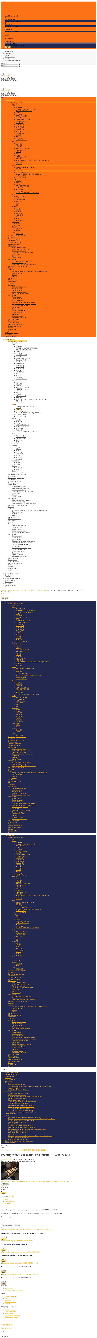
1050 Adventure (21, 198)
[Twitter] (8, 1184)
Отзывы (8, 1203)
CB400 (18, 112)
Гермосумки (16, 254)
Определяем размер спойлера (17, 1139)
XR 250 (18, 136)
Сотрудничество (10, 57)
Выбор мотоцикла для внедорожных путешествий (24, 1117)
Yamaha (14, 141)
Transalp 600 (20, 126)
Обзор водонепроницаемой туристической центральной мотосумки (30, 1136)
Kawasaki (15, 206)
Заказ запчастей (10, 1143)
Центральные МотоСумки (20, 249)
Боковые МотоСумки (19, 247)
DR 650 (18, 169)
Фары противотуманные (20, 305)
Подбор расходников (11, 333)
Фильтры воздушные (19, 287)
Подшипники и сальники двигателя (23, 302)
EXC (17, 203)
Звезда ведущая (17, 288)
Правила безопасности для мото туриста (21, 1120)
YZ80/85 (18, 147)
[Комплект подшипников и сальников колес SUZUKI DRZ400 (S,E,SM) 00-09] (26, 1229)
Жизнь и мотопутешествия (17, 1095)
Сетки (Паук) (16, 258)
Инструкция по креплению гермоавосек (21, 1107)
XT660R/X (19, 158)
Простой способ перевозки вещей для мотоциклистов (25, 1096)
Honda (14, 106)
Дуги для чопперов (14, 242)
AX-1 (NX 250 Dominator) (24, 111)
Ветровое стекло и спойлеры (17, 266)
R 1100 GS (19, 189)
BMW (14, 179)
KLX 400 (19, 218)
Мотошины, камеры (14, 280)
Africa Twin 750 (21, 107)
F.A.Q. (7, 1298)
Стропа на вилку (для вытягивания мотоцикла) (14, 1244)
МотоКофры (12, 259)
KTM (14, 194)
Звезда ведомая (17, 290)
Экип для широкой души (34, 1150)
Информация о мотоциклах (13, 60)
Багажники (12, 237)
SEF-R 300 (19, 234)
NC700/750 (19, 123)
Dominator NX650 (21, 121)
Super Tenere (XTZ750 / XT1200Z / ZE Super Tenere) (32, 160)
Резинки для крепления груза (17, 1100)
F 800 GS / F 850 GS (22, 188)
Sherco (14, 232)
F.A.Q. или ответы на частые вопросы (20, 1110)
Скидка (20, 1150)
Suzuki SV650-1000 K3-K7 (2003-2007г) (28, 174)
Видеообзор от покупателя (17, 1122)
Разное (14, 276)
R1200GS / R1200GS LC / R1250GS (27, 193)
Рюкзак (14, 256)
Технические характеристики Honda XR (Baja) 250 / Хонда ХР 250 (29, 1086)
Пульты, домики (17, 316)
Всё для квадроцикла (15, 324)
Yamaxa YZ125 (13, 1088)
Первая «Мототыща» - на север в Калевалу (22, 1124)
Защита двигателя (14, 244)
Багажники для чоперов (16, 239)
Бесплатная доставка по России (9, 1150)
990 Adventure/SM (21, 196)
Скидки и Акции (10, 336)
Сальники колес (17, 299)
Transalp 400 (20, 124)
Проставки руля (17, 273)
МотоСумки (12, 246)
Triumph (14, 227)
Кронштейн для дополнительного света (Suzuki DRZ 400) (16, 1255)
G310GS (18, 181)
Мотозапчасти (13, 295)
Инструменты (12, 321)
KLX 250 (19, 211)
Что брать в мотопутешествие (18, 1103)
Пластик (11, 268)
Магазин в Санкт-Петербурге (14, 1290)
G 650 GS (19, 184)
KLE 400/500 (20, 215)
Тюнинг (11, 269)
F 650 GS (19, 182)
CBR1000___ (20, 114)
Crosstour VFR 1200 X (23, 119)
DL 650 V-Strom (21, 176)
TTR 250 (19, 155)
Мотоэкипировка (14, 319)
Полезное (8, 334)
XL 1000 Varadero (21, 140)
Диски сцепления (17, 300)
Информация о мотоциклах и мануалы (17, 1083)
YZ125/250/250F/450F (23, 148)
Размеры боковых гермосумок (18, 1093)
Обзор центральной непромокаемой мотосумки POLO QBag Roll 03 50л (31, 1119)
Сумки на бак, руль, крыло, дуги (22, 252)
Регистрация (5, 597)
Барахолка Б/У (13, 329)
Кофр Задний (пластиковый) (21, 261)
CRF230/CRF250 (21, 116)
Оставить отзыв (6, 1159)
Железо (14, 275)
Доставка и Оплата (11, 1074)
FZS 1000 (19, 143)
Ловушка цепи (17, 297)
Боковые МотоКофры (19, 263)
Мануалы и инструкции (12, 1315)
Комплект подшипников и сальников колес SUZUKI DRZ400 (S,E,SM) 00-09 (22, 1233)
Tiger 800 (19, 228)
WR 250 (18, 152)
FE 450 (18, 225)
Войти (3, 593)
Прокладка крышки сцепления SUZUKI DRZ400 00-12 (16, 1278)
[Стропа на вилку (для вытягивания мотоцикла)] (17, 1241)
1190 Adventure (20, 199)
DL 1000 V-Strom (21, 177)
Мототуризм (12, 1134)
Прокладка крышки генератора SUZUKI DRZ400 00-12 (16, 1266)
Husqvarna (15, 222)
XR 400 (18, 135)
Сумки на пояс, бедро (19, 251)
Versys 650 (19, 220)
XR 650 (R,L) (20, 133)
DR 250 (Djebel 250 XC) (23, 172)
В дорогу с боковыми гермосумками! (20, 1125)
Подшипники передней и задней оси (24, 304)
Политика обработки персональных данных (19, 1141)
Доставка (8, 55)
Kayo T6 (15, 104)
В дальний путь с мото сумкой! (18, 1131)
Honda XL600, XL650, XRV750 (18, 1090)
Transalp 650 (20, 128)
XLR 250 (19, 138)
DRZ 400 (19, 170)
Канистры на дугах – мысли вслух (19, 1137)
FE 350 (18, 223)
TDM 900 (19, 162)
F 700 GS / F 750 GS (22, 186)
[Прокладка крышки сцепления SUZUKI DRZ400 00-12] (19, 1274)
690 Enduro (19, 201)
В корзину (8, 47)
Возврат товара (9, 1076)
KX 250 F (19, 213)
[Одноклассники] (6, 1184)
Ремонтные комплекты (19, 317)
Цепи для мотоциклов (19, 292)
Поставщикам (9, 1313)
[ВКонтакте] (4, 1184)
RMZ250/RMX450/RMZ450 (25, 167)
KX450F (18, 210)
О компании (9, 582)
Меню (3, 97)
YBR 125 (19, 164)
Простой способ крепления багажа (23, 1108)
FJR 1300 (19, 145)
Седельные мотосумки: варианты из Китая (22, 1112)
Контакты (8, 53)
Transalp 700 (20, 129)
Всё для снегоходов (14, 326)
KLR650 (18, 217)
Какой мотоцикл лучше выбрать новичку (21, 1127)
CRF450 (18, 117)
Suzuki (14, 165)
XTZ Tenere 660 (21, 157)
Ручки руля (15, 307)
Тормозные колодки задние (21, 293)
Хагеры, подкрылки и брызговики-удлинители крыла (29, 271)
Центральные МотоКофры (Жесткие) (24, 264)
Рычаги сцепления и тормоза (21, 309)
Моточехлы (12, 281)
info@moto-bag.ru (6, 1328)
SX (17, 205)
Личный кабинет (10, 1311)
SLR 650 (18, 131)
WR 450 (18, 153)
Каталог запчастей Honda (16, 1084)
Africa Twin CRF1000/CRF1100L (26, 109)
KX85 (18, 208)
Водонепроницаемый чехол (17, 1098)
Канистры (11, 278)
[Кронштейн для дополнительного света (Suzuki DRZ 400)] (20, 1252)
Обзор (7, 1200)
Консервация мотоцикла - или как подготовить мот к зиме (27, 1129)
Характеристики (10, 1201)
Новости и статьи (10, 1302)
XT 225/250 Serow (22, 150)
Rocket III (19, 230)
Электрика (11, 283)
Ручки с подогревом (18, 310)
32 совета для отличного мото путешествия (22, 1102)
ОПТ (10, 331)
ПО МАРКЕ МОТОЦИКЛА (17, 102)
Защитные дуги (13, 240)
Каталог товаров (10, 100)
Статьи (7, 58)
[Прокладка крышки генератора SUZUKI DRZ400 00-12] (19, 1263)
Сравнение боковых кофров (17, 1132)
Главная (3, 590)
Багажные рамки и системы (17, 235)
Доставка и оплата (10, 1296)
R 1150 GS (19, 191)
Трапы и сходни (13, 322)
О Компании (9, 51)
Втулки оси (16, 314)
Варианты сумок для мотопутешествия (21, 1105)
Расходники (12, 285)
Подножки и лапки (18, 312)
